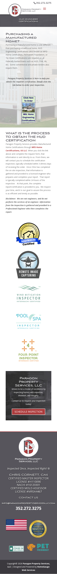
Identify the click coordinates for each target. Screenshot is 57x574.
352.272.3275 (28, 508)
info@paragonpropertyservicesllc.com (28, 503)
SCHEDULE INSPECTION (28, 411)
